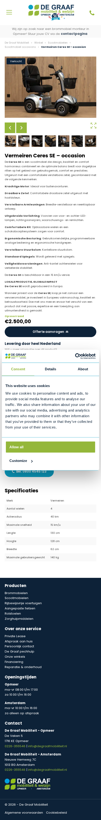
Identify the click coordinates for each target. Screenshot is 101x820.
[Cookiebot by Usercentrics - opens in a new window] (75, 356)
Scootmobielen (58, 43)
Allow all (16, 447)
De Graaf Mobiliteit (17, 43)
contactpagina (74, 34)
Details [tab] (50, 369)
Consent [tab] (18, 369)
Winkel (38, 43)
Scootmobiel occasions (20, 47)
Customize (18, 461)
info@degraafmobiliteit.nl (47, 746)
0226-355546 (15, 746)
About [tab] (83, 369)
